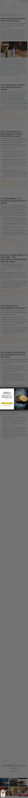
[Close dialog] (27, 389)
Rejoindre (7, 403)
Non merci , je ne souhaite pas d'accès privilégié (7, 405)
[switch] (3, 796)
